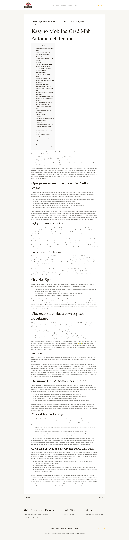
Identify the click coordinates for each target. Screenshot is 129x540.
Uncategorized (35, 24)
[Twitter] (98, 5)
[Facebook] (101, 5)
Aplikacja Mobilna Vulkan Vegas (43, 144)
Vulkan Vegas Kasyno (41, 72)
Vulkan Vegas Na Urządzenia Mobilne (44, 86)
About (57, 528)
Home (52, 528)
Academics (63, 528)
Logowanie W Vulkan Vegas (42, 84)
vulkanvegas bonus (43, 304)
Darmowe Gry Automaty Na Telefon (44, 64)
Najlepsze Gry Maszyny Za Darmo (44, 78)
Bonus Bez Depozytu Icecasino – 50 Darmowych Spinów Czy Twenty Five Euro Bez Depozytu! (44, 126)
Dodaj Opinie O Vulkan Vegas (42, 54)
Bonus (37, 142)
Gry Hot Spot (39, 56)
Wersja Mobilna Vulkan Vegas (43, 66)
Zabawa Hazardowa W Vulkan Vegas (44, 146)
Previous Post (28, 497)
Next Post (102, 497)
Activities (70, 528)
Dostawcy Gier (39, 122)
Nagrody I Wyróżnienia (41, 114)
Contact (76, 528)
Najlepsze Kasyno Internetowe (43, 52)
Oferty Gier (38, 116)
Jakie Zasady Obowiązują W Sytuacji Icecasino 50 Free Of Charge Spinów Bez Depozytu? (44, 98)
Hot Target (38, 62)
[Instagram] (104, 5)
